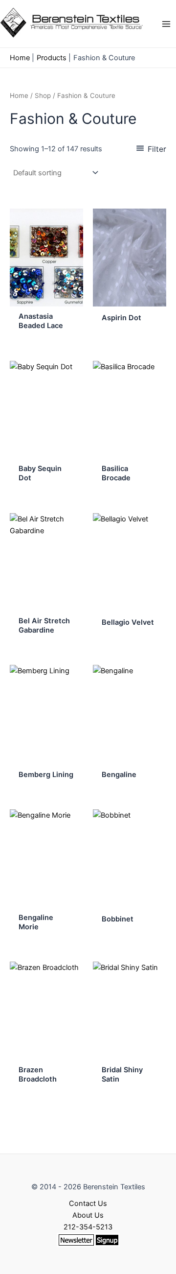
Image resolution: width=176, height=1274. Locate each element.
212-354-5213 (88, 1227)
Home (19, 95)
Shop (43, 95)
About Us (88, 1215)
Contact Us (88, 1203)
